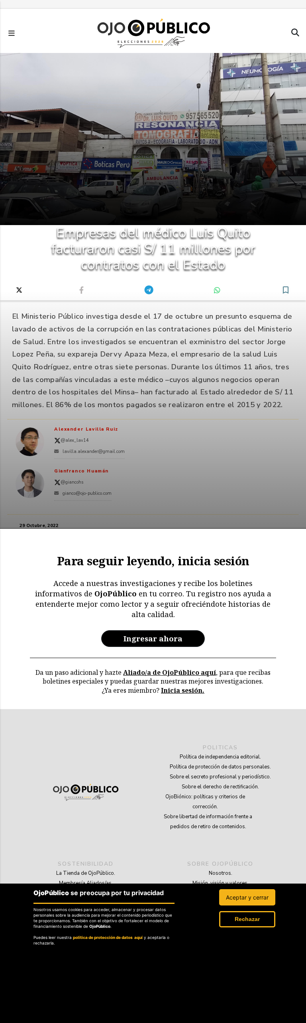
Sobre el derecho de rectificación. (220, 786)
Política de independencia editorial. (220, 756)
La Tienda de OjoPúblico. (85, 873)
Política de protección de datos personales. (220, 766)
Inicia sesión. (182, 690)
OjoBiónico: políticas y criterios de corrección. (205, 801)
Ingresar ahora (153, 638)
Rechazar (247, 919)
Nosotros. (220, 873)
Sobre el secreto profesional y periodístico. (220, 776)
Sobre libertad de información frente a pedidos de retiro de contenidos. (208, 821)
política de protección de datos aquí (108, 937)
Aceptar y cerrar (247, 897)
